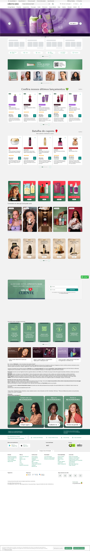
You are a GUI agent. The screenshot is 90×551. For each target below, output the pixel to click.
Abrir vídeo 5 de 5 (75, 219)
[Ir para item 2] (44, 344)
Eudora (21, 457)
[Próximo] (50, 56)
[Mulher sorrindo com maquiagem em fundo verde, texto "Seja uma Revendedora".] (54, 412)
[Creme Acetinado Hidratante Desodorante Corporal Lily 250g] (15, 141)
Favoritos (80, 1)
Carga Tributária (72, 465)
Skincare (70, 7)
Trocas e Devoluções (12, 460)
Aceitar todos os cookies (79, 548)
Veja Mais (80, 89)
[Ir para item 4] (46, 344)
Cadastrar (72, 289)
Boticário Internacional (24, 465)
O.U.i (20, 461)
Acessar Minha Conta (76, 4)
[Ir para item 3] (45, 344)
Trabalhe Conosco (35, 460)
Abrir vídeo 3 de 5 (45, 219)
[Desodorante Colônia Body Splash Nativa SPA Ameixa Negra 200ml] (30, 141)
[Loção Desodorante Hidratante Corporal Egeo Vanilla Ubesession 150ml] (75, 98)
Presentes (19, 7)
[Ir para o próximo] (81, 7)
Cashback (34, 465)
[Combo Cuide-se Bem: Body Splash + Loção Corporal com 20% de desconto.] (74, 191)
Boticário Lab (34, 466)
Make (59, 7)
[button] (20, 94)
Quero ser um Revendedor (49, 457)
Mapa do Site (10, 461)
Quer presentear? (77, 437)
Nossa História (34, 456)
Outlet (39, 7)
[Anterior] (40, 56)
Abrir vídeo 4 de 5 (60, 219)
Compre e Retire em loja (53, 437)
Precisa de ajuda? (31, 1)
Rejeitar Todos (68, 548)
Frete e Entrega (11, 459)
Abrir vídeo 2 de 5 (30, 219)
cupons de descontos (59, 368)
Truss (21, 462)
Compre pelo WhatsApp (38, 437)
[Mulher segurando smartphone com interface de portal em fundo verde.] (73, 412)
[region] (45, 548)
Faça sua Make (35, 462)
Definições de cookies (58, 548)
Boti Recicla (60, 457)
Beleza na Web (22, 459)
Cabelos (64, 7)
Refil (58, 460)
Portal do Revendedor (41, 1)
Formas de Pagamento (12, 457)
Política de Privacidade (64, 293)
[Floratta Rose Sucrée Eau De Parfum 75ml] (60, 141)
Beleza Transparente (62, 464)
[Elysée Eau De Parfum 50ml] (75, 141)
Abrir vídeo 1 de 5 (15, 219)
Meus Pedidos (72, 1)
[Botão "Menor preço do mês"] (13, 53)
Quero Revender (51, 1)
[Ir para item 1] (43, 56)
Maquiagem (10, 374)
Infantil (74, 7)
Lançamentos (26, 7)
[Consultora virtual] (53, 4)
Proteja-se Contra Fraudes (74, 457)
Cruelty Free (60, 462)
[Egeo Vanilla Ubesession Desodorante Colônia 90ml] (15, 98)
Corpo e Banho (52, 7)
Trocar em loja (66, 437)
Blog (32, 461)
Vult (20, 460)
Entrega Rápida (11, 7)
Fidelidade (34, 459)
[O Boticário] (13, 4)
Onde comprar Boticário (36, 464)
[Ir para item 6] (47, 56)
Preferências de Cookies (73, 459)
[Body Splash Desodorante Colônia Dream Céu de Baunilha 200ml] (45, 141)
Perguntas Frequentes (12, 456)
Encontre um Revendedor (49, 459)
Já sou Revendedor (48, 456)
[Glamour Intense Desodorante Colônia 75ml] (30, 98)
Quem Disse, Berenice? (24, 456)
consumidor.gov (72, 461)
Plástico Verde (60, 459)
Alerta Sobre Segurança (73, 464)
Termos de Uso (72, 462)
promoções (51, 368)
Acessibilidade (13, 1)
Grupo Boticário (21, 1)
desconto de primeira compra (24, 385)
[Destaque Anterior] (9, 23)
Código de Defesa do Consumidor (75, 460)
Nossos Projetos (61, 456)
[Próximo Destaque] (80, 23)
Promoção (33, 7)
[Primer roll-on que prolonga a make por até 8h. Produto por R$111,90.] (29, 249)
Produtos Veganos (61, 461)
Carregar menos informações (45, 450)
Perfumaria (44, 7)
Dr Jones (21, 464)
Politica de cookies (8, 549)
